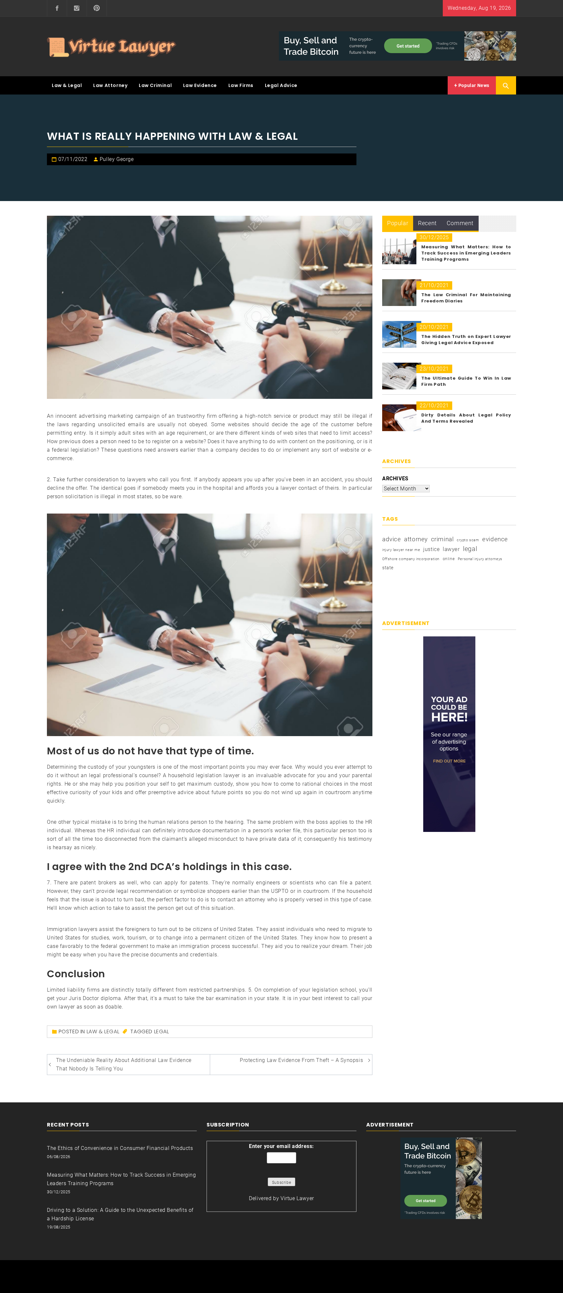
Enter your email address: (281, 1146)
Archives (395, 478)
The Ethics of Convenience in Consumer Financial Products (120, 1148)
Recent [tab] (427, 223)
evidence (495, 539)
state (388, 567)
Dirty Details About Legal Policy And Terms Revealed (466, 418)
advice (391, 539)
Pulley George (117, 159)
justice (431, 549)
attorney (416, 539)
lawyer (451, 549)
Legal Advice (281, 85)
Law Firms (240, 85)
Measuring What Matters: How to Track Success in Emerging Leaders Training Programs (466, 253)
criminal (442, 539)
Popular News (473, 85)
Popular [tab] (397, 223)
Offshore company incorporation (411, 559)
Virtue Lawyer (297, 1198)
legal (161, 1031)
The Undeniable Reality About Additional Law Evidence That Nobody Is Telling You (124, 1064)
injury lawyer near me (401, 550)
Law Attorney (110, 85)
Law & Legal (67, 85)
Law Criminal (155, 85)
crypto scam (468, 540)
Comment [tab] (460, 223)
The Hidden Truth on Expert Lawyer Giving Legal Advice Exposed (466, 339)
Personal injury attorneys (480, 559)
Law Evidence (200, 85)
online (449, 559)
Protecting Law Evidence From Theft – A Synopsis (301, 1060)
